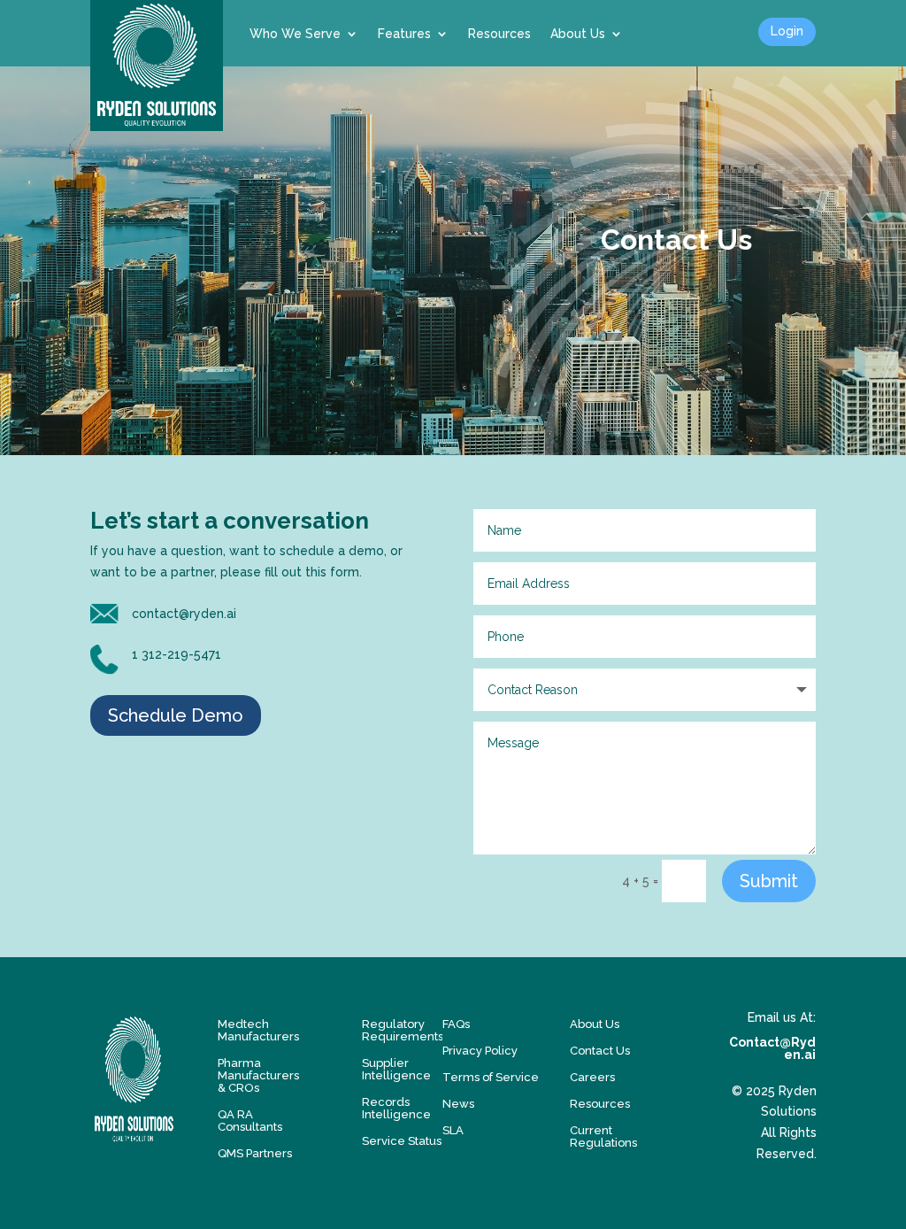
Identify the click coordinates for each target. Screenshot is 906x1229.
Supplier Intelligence (396, 1069)
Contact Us (600, 1051)
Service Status (401, 1141)
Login (787, 31)
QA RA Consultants (250, 1121)
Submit (769, 881)
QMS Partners (255, 1154)
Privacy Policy (480, 1051)
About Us (577, 34)
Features (404, 34)
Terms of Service (490, 1077)
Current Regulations (603, 1137)
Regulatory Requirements (402, 1030)
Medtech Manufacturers (258, 1030)
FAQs (456, 1024)
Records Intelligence (396, 1108)
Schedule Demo (175, 715)
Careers (592, 1077)
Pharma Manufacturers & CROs (258, 1075)
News (458, 1104)
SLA (453, 1131)
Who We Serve (295, 34)
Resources (499, 34)
